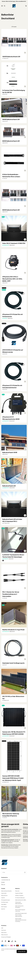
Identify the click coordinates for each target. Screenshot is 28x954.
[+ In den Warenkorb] (25, 53)
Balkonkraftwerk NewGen (6, 891)
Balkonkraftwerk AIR (9, 486)
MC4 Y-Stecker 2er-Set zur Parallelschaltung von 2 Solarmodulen (10, 594)
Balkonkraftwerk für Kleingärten (19, 906)
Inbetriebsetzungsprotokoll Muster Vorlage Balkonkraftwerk (21, 915)
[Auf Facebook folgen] (2, 941)
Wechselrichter (4, 895)
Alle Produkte (4, 906)
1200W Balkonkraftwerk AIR (11, 56)
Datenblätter (4, 904)
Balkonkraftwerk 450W (9, 452)
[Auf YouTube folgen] (9, 941)
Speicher (3, 908)
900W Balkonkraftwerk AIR (11, 210)
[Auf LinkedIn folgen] (15, 941)
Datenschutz (4, 932)
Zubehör (3, 897)
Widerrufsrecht (4, 934)
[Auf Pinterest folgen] (5, 941)
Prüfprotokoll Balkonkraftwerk (18, 903)
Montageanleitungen (5, 900)
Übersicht (17, 891)
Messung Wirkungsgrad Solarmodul (20, 910)
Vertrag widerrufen (22, 951)
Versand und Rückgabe (6, 937)
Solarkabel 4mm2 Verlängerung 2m (13, 663)
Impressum (3, 930)
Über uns (3, 884)
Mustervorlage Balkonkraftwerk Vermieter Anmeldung (20, 920)
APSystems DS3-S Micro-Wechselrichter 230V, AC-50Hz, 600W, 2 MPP (12, 279)
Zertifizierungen (4, 902)
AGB (2, 928)
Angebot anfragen (19, 893)
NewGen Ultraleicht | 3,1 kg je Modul (13, 629)
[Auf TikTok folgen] (12, 941)
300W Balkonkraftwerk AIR (11, 119)
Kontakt (3, 882)
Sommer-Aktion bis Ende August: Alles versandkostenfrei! (14, 1)
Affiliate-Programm (19, 895)
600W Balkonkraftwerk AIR (11, 141)
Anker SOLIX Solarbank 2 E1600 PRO (13, 243)
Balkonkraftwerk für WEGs (20, 900)
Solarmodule (4, 893)
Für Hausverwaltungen (20, 897)
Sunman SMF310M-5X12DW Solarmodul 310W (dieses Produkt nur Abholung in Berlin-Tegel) (13, 778)
